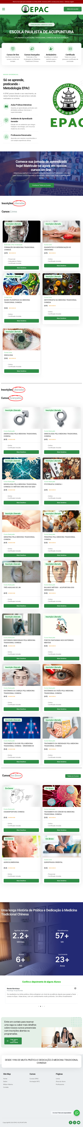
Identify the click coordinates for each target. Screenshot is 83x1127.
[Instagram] (74, 1122)
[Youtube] (78, 1122)
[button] (3, 9)
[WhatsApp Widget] (77, 1113)
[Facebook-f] (70, 1122)
